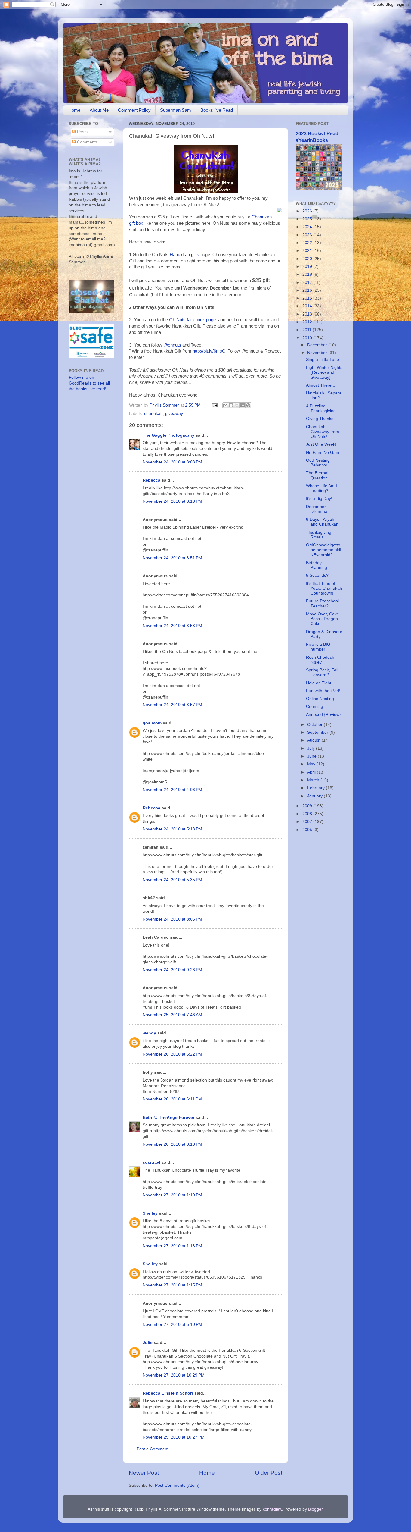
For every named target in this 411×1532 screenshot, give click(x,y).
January (315, 796)
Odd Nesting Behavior (318, 462)
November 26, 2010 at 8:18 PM (172, 1144)
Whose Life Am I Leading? (321, 488)
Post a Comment (152, 1449)
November (317, 352)
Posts (82, 132)
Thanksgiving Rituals (318, 534)
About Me (99, 110)
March (313, 780)
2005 (307, 829)
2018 (307, 274)
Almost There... (320, 385)
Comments (87, 142)
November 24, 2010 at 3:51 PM (172, 558)
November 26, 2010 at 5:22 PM (172, 1054)
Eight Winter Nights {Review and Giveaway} (324, 372)
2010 (307, 338)
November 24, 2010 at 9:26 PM (172, 970)
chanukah (153, 413)
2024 (307, 226)
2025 (307, 219)
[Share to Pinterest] (248, 405)
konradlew (272, 1509)
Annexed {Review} (323, 714)
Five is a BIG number (318, 646)
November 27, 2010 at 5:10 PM (172, 1324)
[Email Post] (214, 405)
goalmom (152, 723)
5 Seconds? (317, 575)
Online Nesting (320, 698)
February (316, 788)
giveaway (174, 413)
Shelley (150, 1213)
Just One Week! (321, 444)
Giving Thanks (319, 418)
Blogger (315, 1509)
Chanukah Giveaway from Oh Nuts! (322, 432)
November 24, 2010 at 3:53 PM (172, 625)
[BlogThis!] (231, 405)
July (311, 748)
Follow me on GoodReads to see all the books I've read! (89, 383)
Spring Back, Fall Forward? (322, 672)
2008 (307, 814)
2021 (307, 250)
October (315, 724)
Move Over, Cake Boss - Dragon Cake (322, 619)
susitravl (151, 1162)
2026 (307, 211)
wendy (149, 1033)
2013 (307, 314)
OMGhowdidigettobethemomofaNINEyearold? (323, 550)
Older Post (268, 1473)
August (314, 740)
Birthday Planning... (318, 565)
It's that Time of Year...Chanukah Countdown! (324, 588)
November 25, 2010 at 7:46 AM (172, 1014)
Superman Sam (175, 110)
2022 (307, 242)
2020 (307, 258)
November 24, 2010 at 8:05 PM (172, 919)
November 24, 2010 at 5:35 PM (172, 879)
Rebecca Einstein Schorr (168, 1393)
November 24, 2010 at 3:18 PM (172, 501)
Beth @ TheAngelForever (168, 1117)
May (312, 764)
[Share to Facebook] (242, 405)
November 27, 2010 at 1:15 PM (172, 1285)
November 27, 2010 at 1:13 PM (172, 1246)
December (317, 345)
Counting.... (317, 706)
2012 (307, 322)
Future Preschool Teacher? (322, 603)
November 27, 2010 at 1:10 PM (172, 1195)
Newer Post (144, 1473)
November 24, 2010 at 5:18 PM (172, 829)
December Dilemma (316, 509)
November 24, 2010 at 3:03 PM (172, 462)
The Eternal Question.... (319, 475)
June (312, 756)
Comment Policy (134, 110)
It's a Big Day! (319, 498)
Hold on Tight (318, 683)
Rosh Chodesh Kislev (320, 659)
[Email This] (225, 405)
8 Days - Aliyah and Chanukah (322, 521)
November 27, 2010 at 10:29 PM (174, 1375)
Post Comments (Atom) (177, 1485)
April (312, 772)
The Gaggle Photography (168, 435)
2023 (307, 235)
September (318, 732)
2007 (307, 821)
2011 (307, 330)
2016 (307, 290)
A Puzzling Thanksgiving (321, 408)
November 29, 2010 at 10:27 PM (174, 1437)
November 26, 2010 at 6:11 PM (172, 1099)
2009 (307, 806)
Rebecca (151, 480)
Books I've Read (216, 110)
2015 (307, 298)
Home (74, 110)
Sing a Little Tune (322, 359)
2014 (307, 306)
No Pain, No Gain (322, 452)
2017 (307, 282)
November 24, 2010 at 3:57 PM (172, 704)
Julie (148, 1342)
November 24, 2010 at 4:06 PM (172, 789)
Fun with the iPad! (323, 691)
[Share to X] (237, 405)
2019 (307, 266)
